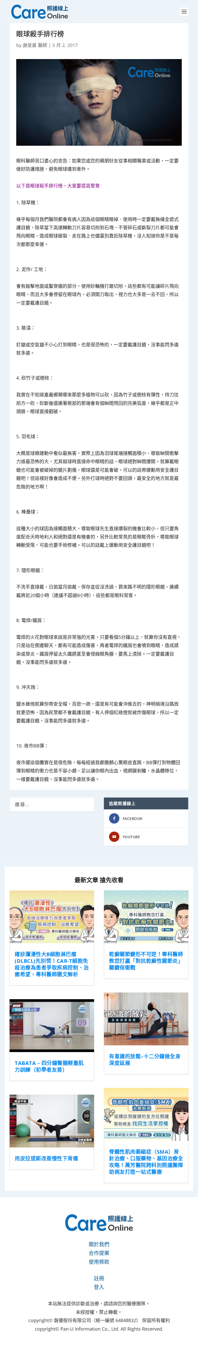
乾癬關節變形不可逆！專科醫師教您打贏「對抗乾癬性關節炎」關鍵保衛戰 (146, 961)
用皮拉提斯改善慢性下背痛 (46, 1158)
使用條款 (99, 1261)
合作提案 (99, 1253)
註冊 (99, 1278)
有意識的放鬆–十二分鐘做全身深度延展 (144, 1060)
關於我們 (99, 1244)
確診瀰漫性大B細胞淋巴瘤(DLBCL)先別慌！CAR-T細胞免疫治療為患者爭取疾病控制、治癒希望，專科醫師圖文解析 (52, 964)
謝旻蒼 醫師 (35, 45)
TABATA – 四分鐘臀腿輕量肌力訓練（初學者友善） (49, 1066)
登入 (99, 1287)
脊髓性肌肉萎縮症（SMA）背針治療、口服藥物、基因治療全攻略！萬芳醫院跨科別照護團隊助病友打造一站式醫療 (146, 1161)
